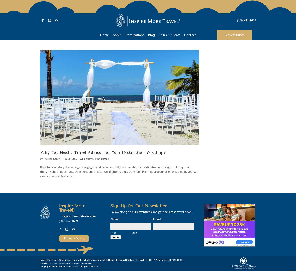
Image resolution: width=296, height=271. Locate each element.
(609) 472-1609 (246, 20)
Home (104, 35)
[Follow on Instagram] (49, 20)
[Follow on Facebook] (43, 20)
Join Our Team (169, 35)
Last (134, 233)
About (117, 35)
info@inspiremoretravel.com (77, 216)
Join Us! (115, 237)
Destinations (134, 35)
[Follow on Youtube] (56, 20)
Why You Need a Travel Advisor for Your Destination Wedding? (103, 152)
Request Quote (234, 35)
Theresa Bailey (51, 159)
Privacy (53, 263)
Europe (105, 159)
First (113, 233)
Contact (190, 35)
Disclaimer (64, 263)
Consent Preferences (82, 263)
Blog (151, 35)
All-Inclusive (86, 159)
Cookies (44, 263)
